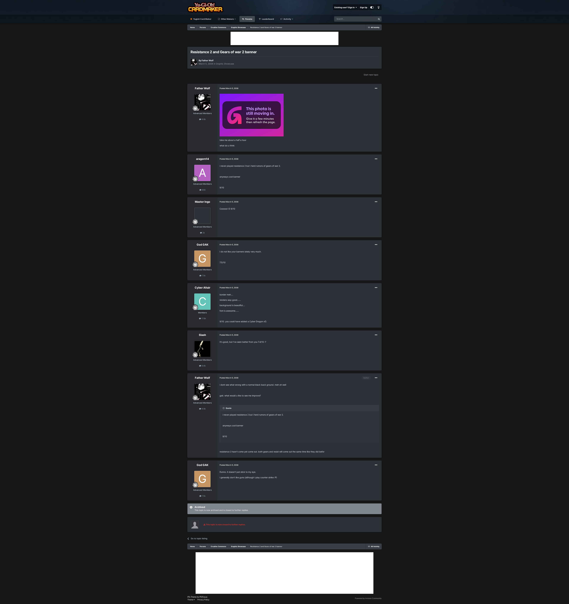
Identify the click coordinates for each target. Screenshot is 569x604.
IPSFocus (203, 597)
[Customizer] (372, 7)
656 (203, 190)
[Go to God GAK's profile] (202, 258)
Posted (229, 88)
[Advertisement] (284, 38)
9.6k (203, 119)
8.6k (203, 366)
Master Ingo (202, 201)
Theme (190, 600)
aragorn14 (202, 158)
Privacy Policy (203, 600)
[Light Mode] (378, 7)
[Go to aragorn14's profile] (202, 173)
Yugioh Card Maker (202, 19)
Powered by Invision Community (368, 598)
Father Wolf (207, 60)
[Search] (379, 19)
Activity (287, 19)
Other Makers (227, 19)
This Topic (368, 19)
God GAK (202, 244)
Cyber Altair (202, 287)
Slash (202, 334)
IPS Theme (191, 597)
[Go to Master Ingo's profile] (202, 216)
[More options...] (376, 88)
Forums (248, 19)
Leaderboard (267, 19)
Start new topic (371, 74)
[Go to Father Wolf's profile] (194, 62)
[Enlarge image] (252, 115)
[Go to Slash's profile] (202, 349)
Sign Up (363, 7)
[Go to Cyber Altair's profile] (202, 301)
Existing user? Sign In (344, 7)
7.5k (203, 275)
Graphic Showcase (225, 63)
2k (203, 232)
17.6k (203, 318)
